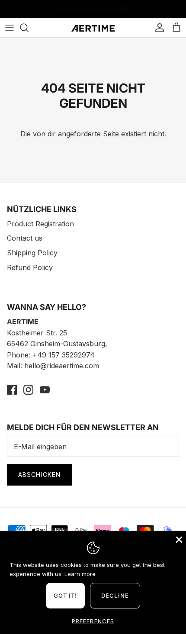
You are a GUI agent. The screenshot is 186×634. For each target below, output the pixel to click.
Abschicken (39, 474)
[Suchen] (28, 27)
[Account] (157, 27)
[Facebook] (12, 390)
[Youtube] (45, 390)
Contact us (24, 238)
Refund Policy (30, 267)
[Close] (178, 538)
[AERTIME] (93, 27)
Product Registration (40, 223)
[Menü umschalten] (9, 27)
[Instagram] (28, 390)
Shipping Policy (32, 252)
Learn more (80, 573)
